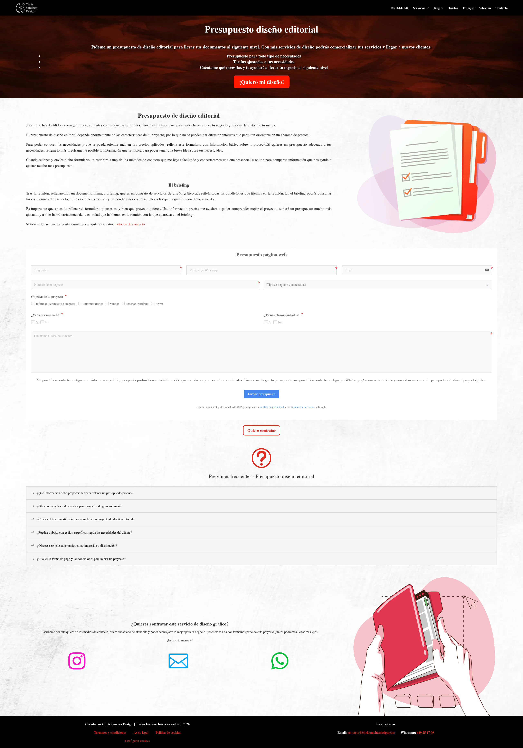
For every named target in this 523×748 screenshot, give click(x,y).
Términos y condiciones (110, 732)
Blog (437, 8)
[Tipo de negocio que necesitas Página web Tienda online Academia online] (378, 284)
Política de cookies (168, 732)
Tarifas (453, 8)
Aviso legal (141, 732)
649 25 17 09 (425, 732)
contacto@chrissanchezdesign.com (371, 732)
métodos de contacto (129, 224)
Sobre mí (485, 8)
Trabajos (468, 8)
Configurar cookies (137, 740)
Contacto (501, 8)
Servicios (419, 8)
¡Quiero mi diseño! (261, 82)
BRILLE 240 (400, 8)
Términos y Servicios (302, 407)
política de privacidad (272, 407)
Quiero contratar (261, 430)
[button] (261, 493)
